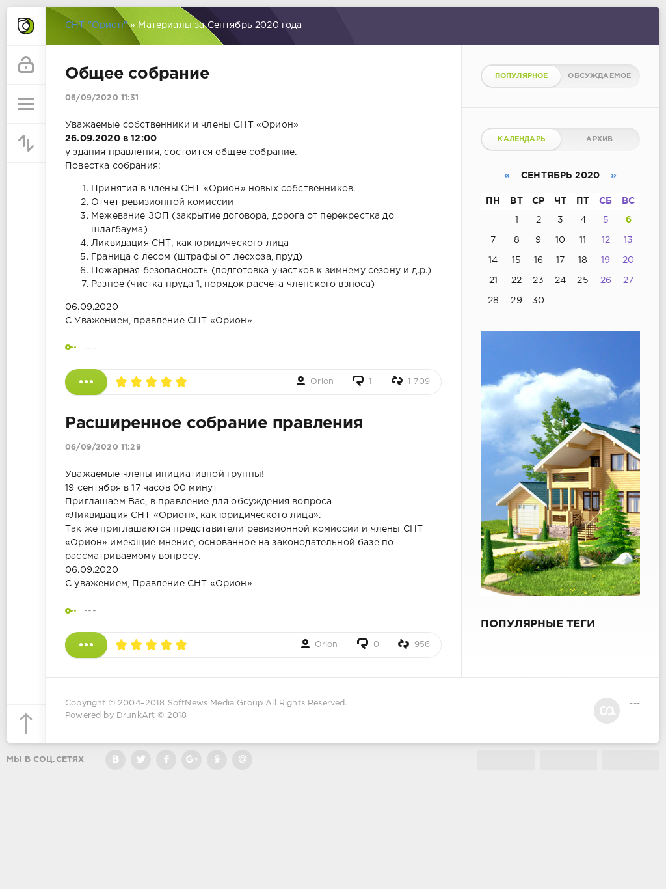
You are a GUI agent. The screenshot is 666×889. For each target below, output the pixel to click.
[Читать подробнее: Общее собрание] (86, 382)
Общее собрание (137, 74)
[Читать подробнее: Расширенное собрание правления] (86, 645)
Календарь (521, 139)
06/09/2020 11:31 (102, 98)
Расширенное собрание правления (213, 424)
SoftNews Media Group (215, 703)
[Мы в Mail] (242, 760)
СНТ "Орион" (96, 25)
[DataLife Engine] (26, 26)
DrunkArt (135, 715)
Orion (322, 381)
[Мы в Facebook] (166, 760)
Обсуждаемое (599, 76)
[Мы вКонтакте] (115, 760)
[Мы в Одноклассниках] (217, 760)
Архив (599, 139)
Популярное (521, 76)
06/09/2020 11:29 (103, 447)
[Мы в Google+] (191, 760)
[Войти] (26, 65)
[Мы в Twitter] (141, 760)
